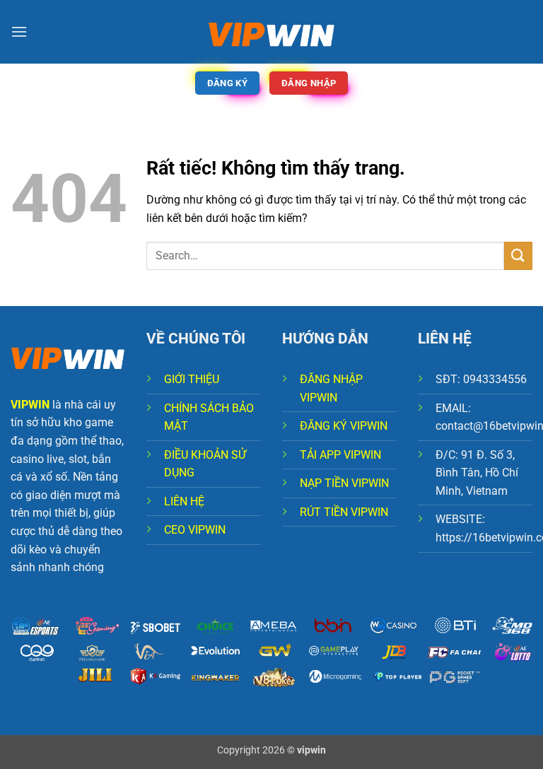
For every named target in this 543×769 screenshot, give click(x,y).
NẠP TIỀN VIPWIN (344, 483)
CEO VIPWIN (195, 529)
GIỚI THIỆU (191, 379)
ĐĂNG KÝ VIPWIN (343, 426)
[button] (19, 31)
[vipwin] (271, 32)
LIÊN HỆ (184, 501)
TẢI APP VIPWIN (340, 455)
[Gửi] (518, 255)
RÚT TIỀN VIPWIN (344, 512)
